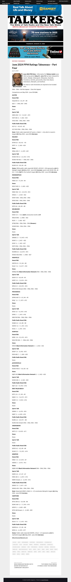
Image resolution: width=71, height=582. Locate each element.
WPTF (39, 551)
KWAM (30, 544)
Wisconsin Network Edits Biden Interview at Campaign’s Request (23, 565)
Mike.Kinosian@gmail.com (20, 538)
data (19, 542)
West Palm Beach (23, 549)
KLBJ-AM (26, 544)
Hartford (32, 542)
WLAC (56, 549)
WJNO (51, 549)
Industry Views (39, 1)
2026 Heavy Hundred (63, 1)
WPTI (44, 551)
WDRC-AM (15, 549)
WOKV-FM (24, 551)
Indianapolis (39, 542)
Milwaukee (43, 544)
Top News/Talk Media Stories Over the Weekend (47, 564)
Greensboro (25, 542)
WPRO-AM (30, 551)
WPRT (35, 551)
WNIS (19, 551)
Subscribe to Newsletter (53, 3)
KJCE (21, 544)
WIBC (43, 549)
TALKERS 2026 (16, 3)
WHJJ (39, 549)
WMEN (14, 551)
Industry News (28, 1)
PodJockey (38, 3)
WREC (48, 551)
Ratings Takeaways (6, 3)
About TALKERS (17, 1)
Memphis (36, 544)
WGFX (34, 549)
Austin (14, 542)
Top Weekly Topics (51, 1)
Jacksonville (48, 542)
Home (3, 1)
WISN (47, 549)
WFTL (30, 549)
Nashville (49, 544)
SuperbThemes (44, 580)
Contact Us (27, 3)
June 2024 (15, 544)
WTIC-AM (53, 551)
